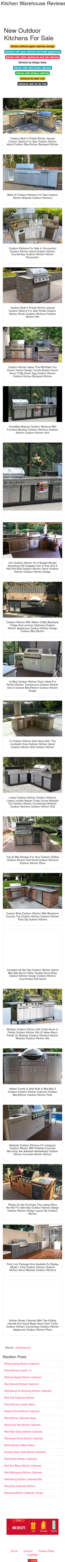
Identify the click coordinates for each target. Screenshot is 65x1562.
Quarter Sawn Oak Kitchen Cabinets (25, 1452)
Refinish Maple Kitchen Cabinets (22, 1377)
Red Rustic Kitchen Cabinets (20, 1459)
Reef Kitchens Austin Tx (18, 1370)
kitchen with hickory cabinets (32, 73)
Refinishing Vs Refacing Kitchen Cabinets (27, 1391)
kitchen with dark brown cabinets (32, 67)
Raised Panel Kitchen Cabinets (22, 1411)
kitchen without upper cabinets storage (32, 46)
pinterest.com (23, 1347)
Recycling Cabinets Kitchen (19, 1486)
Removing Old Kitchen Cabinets (22, 1425)
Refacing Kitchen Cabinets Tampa (23, 1493)
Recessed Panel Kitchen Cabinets (23, 1438)
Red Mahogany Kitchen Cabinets (23, 1472)
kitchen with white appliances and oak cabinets (32, 57)
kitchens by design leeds (32, 62)
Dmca (14, 1551)
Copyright (32, 1554)
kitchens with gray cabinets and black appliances (32, 51)
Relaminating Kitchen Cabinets (21, 1363)
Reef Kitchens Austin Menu (19, 1404)
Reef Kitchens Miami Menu (19, 1445)
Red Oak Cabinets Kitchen (19, 1397)
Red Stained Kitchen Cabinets (21, 1384)
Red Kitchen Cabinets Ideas (20, 1418)
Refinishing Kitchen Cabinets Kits (23, 1479)
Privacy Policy (46, 1551)
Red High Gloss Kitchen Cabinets (23, 1431)
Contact (28, 1551)
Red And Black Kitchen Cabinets (22, 1465)
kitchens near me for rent (33, 84)
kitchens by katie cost (32, 78)
